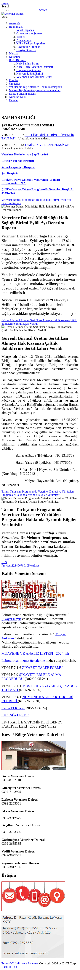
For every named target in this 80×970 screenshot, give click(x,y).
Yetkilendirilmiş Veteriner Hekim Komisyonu (35, 87)
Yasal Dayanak (25, 30)
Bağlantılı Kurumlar (28, 46)
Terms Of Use (9, 963)
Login (5, 3)
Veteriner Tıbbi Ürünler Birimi (34, 76)
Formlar (13, 80)
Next (31, 565)
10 (26, 565)
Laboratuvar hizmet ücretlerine (23, 660)
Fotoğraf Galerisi (26, 50)
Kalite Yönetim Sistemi (22, 93)
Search (43, 10)
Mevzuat (14, 53)
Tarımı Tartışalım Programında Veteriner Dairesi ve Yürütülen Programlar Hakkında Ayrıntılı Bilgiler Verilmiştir (37, 493)
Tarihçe (20, 36)
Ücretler (13, 100)
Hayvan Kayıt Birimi (28, 70)
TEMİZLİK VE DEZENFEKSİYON (47, 144)
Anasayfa (14, 23)
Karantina (14, 56)
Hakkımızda (16, 26)
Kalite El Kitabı (13, 708)
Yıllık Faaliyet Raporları (30, 43)
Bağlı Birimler (17, 60)
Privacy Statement (28, 963)
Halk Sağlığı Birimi (27, 63)
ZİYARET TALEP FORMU (42, 668)
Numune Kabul (18, 97)
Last (36, 565)
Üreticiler (14, 83)
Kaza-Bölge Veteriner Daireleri (34, 66)
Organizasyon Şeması (29, 33)
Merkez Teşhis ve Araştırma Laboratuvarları (34, 90)
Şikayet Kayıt (11, 619)
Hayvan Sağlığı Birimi (29, 73)
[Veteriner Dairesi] (12, 13)
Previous (6, 565)
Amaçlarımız (23, 40)
